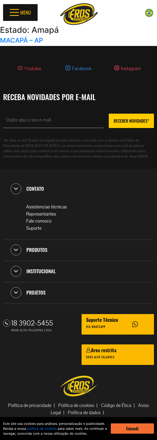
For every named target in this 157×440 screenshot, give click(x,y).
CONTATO (35, 188)
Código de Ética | (119, 405)
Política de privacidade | (32, 405)
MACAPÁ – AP (21, 40)
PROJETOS (36, 292)
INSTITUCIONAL (41, 271)
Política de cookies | (79, 405)
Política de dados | (87, 412)
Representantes (41, 214)
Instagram (131, 68)
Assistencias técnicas (46, 207)
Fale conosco (39, 221)
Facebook (82, 68)
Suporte (33, 228)
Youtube (32, 68)
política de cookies (42, 428)
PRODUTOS (36, 249)
